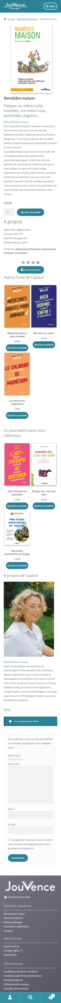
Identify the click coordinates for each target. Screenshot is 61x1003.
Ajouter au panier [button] (17, 347)
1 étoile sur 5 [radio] (9, 759)
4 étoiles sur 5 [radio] (18, 759)
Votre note (15, 755)
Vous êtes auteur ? (14, 918)
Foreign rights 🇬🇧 (13, 950)
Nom (11, 809)
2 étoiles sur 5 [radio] (12, 759)
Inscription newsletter (16, 926)
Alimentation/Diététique (28, 248)
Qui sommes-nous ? (15, 913)
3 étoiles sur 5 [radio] (15, 759)
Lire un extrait (32, 269)
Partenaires (10, 954)
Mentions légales (13, 980)
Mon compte (10, 997)
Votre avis (14, 764)
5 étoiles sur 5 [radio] (21, 759)
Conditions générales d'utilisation (23, 975)
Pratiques (9, 252)
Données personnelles (16, 988)
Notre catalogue (13, 922)
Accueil (10, 19)
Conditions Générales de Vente (21, 971)
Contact (8, 930)
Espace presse (11, 946)
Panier (47, 994)
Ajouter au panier (31, 212)
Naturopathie (49, 248)
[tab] (21, 576)
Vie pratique (21, 252)
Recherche (30, 997)
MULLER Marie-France (27, 19)
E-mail (13, 824)
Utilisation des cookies (16, 984)
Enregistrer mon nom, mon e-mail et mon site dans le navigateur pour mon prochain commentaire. (30, 844)
